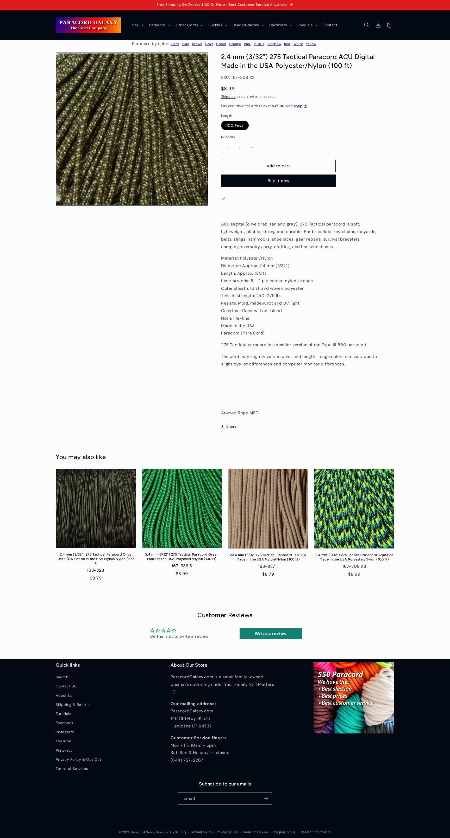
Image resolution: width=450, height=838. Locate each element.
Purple (259, 44)
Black (175, 44)
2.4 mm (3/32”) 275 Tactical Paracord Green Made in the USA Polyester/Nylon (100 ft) (181, 556)
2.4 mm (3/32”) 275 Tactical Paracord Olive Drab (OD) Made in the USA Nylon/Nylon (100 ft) (96, 558)
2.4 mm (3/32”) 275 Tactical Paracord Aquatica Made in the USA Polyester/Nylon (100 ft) (354, 557)
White (298, 44)
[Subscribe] (266, 798)
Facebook (64, 722)
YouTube (63, 741)
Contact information (316, 832)
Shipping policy (284, 832)
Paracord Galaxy (144, 832)
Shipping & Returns (73, 704)
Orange (235, 44)
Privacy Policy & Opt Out (78, 759)
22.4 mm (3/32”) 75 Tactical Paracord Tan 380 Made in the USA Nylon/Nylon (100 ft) (268, 557)
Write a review (270, 633)
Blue (185, 44)
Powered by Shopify (172, 832)
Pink (247, 44)
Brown (197, 44)
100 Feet (235, 125)
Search (62, 677)
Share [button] (231, 426)
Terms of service (255, 832)
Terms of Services (72, 768)
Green (221, 44)
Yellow (311, 44)
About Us (64, 695)
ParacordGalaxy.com (192, 677)
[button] (137, 25)
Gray (209, 44)
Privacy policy (227, 832)
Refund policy (201, 832)
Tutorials (63, 713)
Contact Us (66, 686)
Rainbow (274, 44)
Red (287, 44)
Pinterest (64, 750)
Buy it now (278, 180)
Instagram (65, 732)
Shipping (228, 96)
